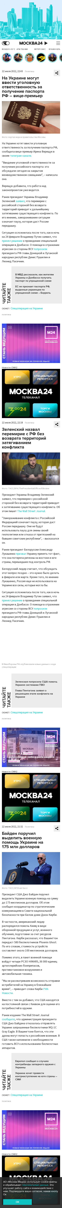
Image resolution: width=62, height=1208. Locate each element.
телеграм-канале (20, 156)
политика (6, 315)
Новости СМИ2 (9, 367)
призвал (21, 554)
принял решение (12, 241)
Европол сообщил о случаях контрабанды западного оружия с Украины (35, 1064)
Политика (29, 71)
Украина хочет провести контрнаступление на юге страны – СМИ (36, 1076)
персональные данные (35, 1185)
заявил (20, 201)
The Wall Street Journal (31, 511)
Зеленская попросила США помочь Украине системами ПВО (36, 683)
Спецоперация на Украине (27, 308)
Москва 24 (31, 43)
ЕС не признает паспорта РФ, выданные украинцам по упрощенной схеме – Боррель (33, 289)
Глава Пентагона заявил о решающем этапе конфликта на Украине (34, 693)
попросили (40, 249)
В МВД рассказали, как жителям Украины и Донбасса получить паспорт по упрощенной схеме (34, 277)
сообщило (8, 1019)
